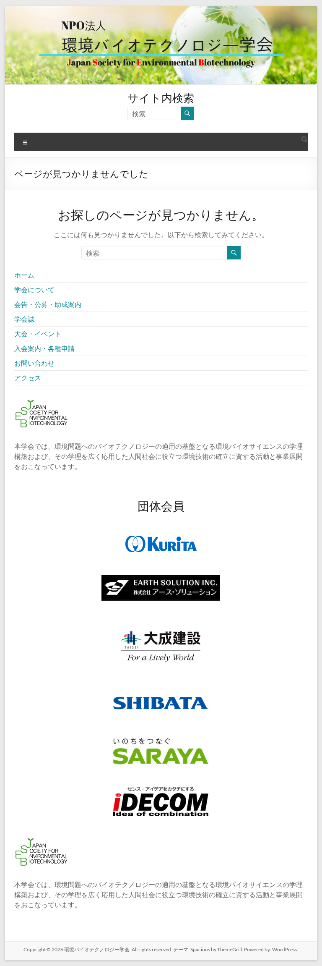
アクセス (27, 378)
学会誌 (24, 319)
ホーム (24, 275)
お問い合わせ (34, 363)
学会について (34, 289)
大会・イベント (37, 334)
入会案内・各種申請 (44, 348)
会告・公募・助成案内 (47, 304)
